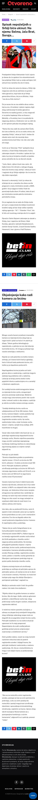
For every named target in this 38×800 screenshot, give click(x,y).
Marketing (29, 789)
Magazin (5, 19)
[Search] (35, 3)
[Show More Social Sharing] (34, 41)
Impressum (18, 789)
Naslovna (6, 9)
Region (25, 9)
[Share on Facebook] (7, 41)
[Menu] (3, 3)
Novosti (16, 9)
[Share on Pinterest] (27, 41)
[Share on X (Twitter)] (17, 41)
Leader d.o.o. (28, 794)
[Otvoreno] (20, 3)
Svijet (33, 9)
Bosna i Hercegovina (9, 290)
